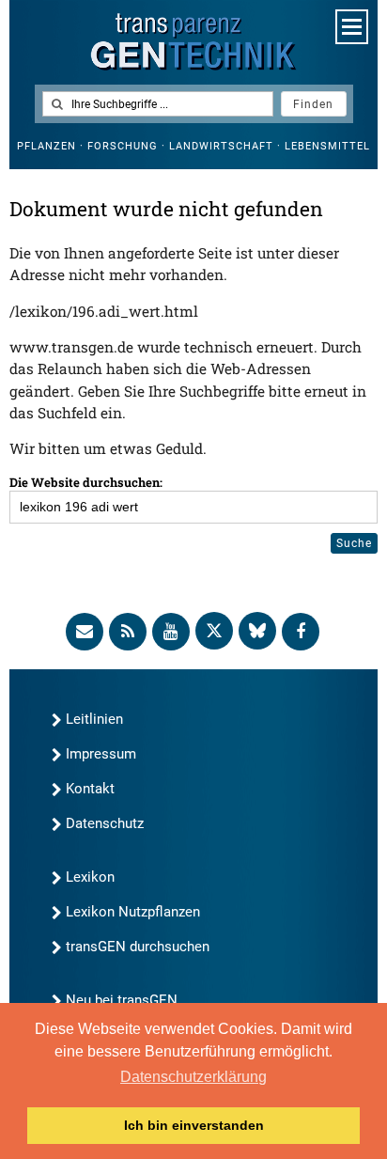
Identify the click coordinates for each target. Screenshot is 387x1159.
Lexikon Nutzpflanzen (133, 911)
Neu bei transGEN (122, 1000)
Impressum (101, 753)
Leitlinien (94, 719)
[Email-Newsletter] (84, 631)
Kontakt (90, 788)
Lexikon (90, 877)
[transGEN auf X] (214, 631)
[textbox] (157, 104)
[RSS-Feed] (128, 631)
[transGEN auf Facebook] (300, 631)
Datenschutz (105, 823)
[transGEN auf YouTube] (171, 631)
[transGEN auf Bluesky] (257, 631)
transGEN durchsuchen (137, 946)
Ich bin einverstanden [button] (194, 1125)
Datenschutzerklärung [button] (193, 1077)
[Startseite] (193, 41)
